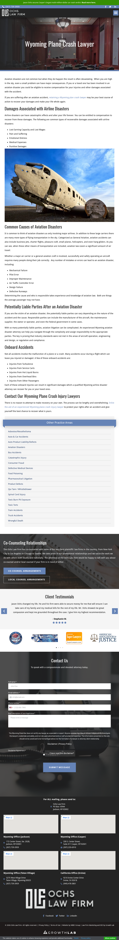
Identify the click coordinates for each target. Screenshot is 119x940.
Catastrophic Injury (17, 457)
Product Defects (15, 484)
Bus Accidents (14, 452)
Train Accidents (15, 510)
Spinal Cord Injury (16, 494)
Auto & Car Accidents (18, 436)
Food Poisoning (15, 473)
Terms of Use (56, 925)
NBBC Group (75, 925)
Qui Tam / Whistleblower (20, 489)
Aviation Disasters (16, 447)
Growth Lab (110, 925)
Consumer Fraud (16, 463)
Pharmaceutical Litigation (20, 478)
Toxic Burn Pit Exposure (19, 499)
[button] (115, 13)
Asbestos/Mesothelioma (19, 431)
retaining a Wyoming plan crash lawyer (67, 97)
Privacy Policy (44, 925)
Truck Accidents (15, 515)
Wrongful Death (15, 520)
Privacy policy (86, 938)
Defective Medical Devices (20, 468)
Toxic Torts (13, 505)
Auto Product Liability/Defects (22, 442)
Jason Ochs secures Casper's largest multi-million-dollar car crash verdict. (59, 3)
